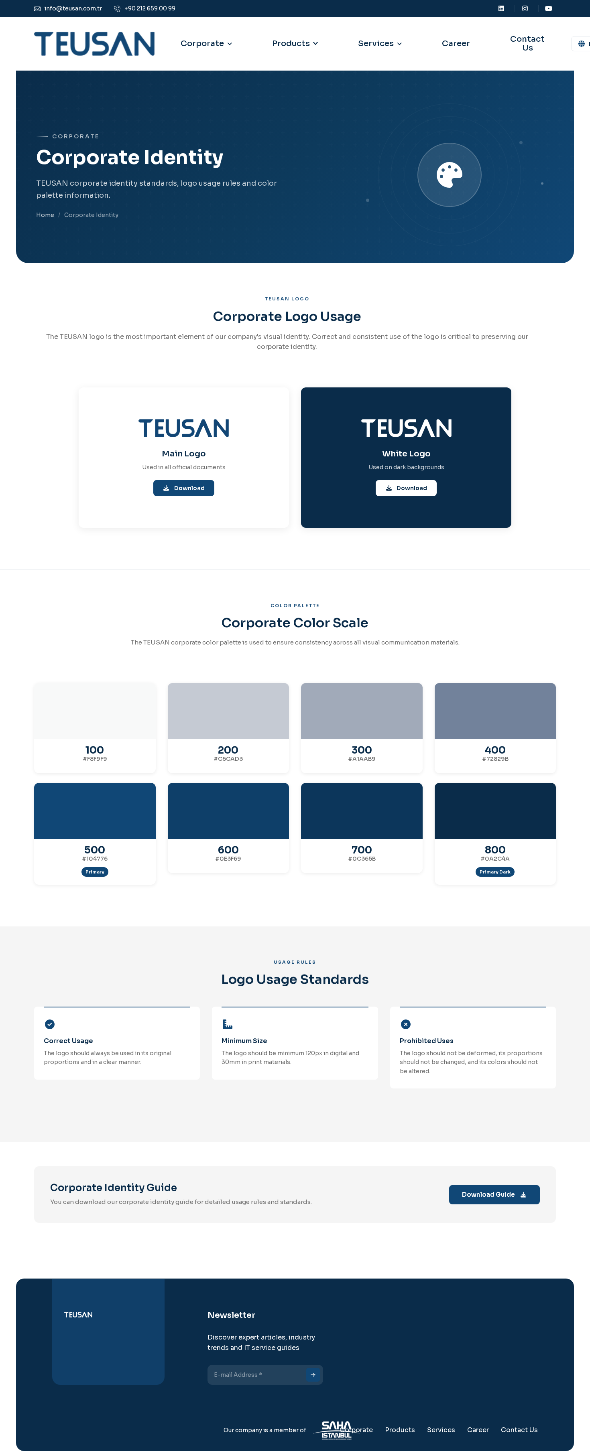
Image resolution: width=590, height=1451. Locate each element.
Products (291, 44)
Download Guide (488, 1194)
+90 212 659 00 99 (149, 8)
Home (45, 215)
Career (456, 44)
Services (441, 1430)
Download (189, 488)
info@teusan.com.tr (73, 8)
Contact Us (527, 43)
